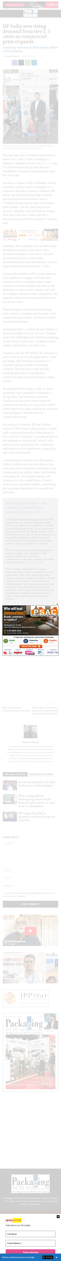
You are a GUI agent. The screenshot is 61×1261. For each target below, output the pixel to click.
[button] (30, 1257)
